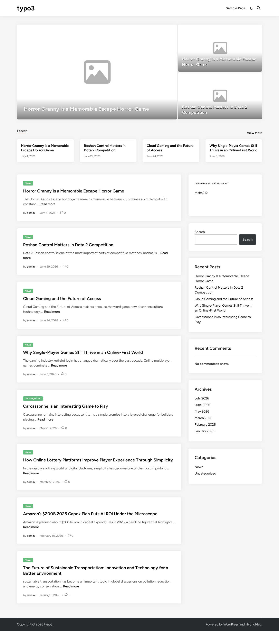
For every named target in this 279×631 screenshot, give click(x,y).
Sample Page (236, 8)
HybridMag (253, 624)
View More (254, 133)
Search (200, 232)
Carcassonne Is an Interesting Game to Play (65, 406)
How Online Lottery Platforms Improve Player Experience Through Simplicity (98, 459)
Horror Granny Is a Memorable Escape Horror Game (73, 190)
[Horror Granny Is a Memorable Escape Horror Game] (97, 72)
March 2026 (203, 418)
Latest (22, 131)
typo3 (26, 8)
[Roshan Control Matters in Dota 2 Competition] (220, 95)
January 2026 (204, 431)
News (28, 183)
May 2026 (202, 411)
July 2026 (202, 398)
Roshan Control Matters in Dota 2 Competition (68, 244)
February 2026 (205, 424)
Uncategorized (33, 398)
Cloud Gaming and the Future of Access (62, 298)
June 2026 (202, 405)
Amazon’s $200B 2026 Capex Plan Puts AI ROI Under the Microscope (90, 513)
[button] (158, 30)
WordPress (231, 624)
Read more (48, 204)
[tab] (22, 130)
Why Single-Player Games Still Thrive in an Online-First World (83, 352)
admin (31, 213)
